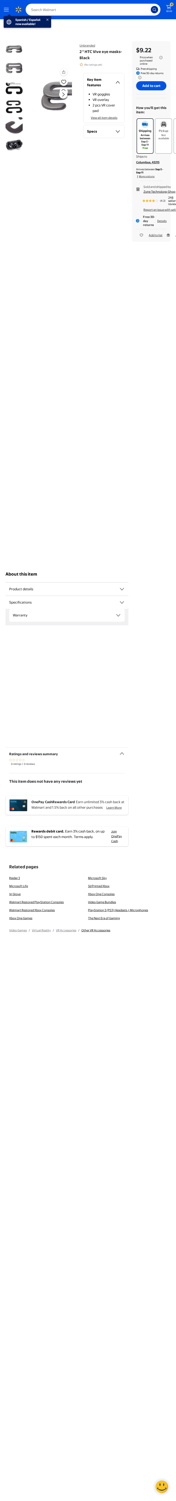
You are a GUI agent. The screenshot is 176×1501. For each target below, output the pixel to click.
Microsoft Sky (97, 878)
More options (146, 176)
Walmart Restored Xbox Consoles (32, 910)
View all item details (104, 118)
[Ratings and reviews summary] (122, 751)
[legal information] (161, 57)
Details (162, 221)
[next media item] (63, 94)
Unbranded (87, 45)
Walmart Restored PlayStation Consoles (36, 902)
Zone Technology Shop (159, 191)
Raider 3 (14, 878)
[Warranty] (118, 615)
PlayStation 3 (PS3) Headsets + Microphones (118, 910)
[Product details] (122, 589)
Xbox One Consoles (101, 894)
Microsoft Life (18, 886)
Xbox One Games (20, 918)
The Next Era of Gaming (104, 918)
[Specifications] (122, 602)
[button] (56, 98)
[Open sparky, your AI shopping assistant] (162, 1487)
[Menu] (7, 9)
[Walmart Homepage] (18, 9)
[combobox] (93, 10)
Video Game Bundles (102, 902)
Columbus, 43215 (148, 162)
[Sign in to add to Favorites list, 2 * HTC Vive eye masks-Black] (64, 82)
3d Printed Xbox (99, 886)
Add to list (155, 235)
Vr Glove (15, 894)
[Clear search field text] (148, 10)
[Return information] (139, 77)
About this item (21, 574)
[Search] (154, 9)
